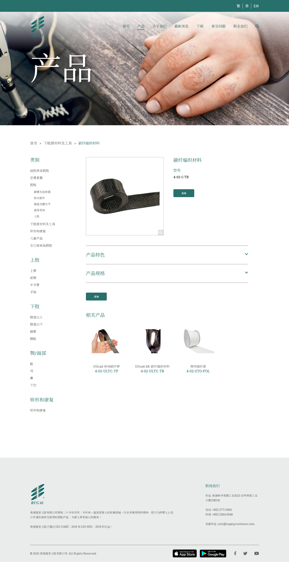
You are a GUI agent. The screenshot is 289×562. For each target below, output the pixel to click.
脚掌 (33, 331)
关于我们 (159, 26)
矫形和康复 (38, 231)
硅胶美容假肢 (39, 171)
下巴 (33, 385)
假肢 (33, 185)
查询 (183, 193)
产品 (140, 26)
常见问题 (218, 26)
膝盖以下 (36, 324)
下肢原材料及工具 (58, 143)
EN (256, 6)
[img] (37, 26)
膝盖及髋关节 (42, 204)
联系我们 (240, 26)
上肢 (37, 216)
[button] (167, 255)
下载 (199, 26)
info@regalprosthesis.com (236, 524)
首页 (126, 26)
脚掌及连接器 (42, 192)
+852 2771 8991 (222, 510)
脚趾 (33, 339)
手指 (33, 292)
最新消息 (181, 26)
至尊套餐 (36, 178)
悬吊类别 (39, 210)
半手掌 (35, 285)
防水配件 (39, 198)
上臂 (33, 271)
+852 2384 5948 (222, 514)
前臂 (33, 278)
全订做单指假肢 (41, 245)
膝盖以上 (36, 317)
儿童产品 (36, 238)
